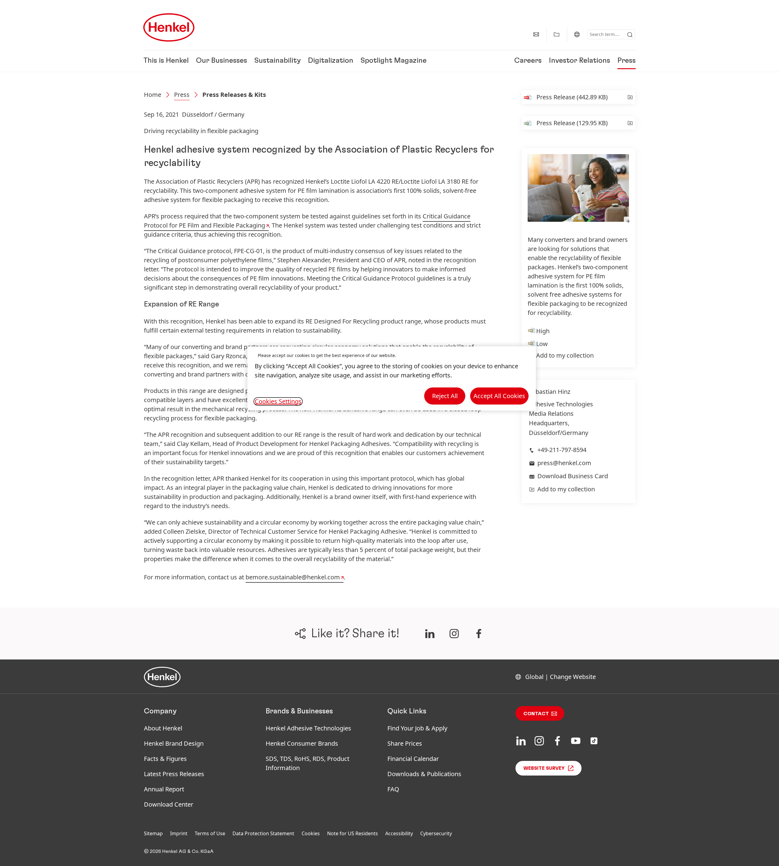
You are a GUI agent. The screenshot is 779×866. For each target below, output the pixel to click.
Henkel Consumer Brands (302, 743)
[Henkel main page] (168, 27)
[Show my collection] (556, 34)
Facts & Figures (165, 759)
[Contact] (536, 34)
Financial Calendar (413, 759)
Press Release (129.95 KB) (572, 123)
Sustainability (277, 61)
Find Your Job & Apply (417, 728)
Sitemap (153, 833)
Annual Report (164, 789)
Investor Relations (579, 61)
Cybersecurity (436, 833)
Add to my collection (565, 355)
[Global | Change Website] (577, 34)
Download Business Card (572, 476)
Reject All (445, 396)
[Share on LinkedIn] (430, 633)
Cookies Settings (278, 401)
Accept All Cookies (499, 396)
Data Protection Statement (263, 833)
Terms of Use (210, 833)
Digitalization (330, 61)
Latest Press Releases (174, 774)
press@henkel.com (564, 463)
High (543, 331)
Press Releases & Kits (234, 94)
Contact (536, 713)
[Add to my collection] (630, 97)
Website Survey (544, 768)
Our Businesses (221, 61)
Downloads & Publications (424, 774)
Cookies (311, 833)
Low (542, 344)
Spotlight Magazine (394, 61)
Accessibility (399, 833)
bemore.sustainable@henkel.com (293, 577)
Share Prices (404, 743)
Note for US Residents (352, 833)
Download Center (168, 804)
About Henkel (163, 728)
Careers (528, 61)
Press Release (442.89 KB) (572, 97)
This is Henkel (166, 61)
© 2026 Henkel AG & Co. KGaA (179, 851)
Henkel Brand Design (174, 743)
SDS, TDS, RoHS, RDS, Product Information (307, 763)
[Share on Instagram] (454, 633)
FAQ (393, 789)
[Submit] (630, 35)
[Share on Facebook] (479, 633)
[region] (391, 378)
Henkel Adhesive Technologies (308, 728)
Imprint (178, 833)
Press (626, 61)
